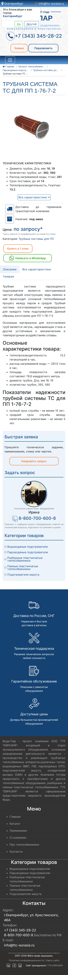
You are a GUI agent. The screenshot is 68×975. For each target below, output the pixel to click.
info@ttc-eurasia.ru (51, 3)
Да (19, 24)
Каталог (15, 823)
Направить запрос (34, 461)
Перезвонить (43, 48)
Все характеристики (33, 197)
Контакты (16, 851)
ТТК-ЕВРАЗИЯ (55, 965)
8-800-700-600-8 (37, 518)
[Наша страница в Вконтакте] (8, 965)
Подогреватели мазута (23, 574)
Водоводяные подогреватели (27, 546)
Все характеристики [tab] (36, 269)
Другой (32, 24)
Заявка (19, 48)
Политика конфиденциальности (26, 960)
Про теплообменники (24, 844)
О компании (18, 837)
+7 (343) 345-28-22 (20, 930)
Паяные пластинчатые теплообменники (23, 567)
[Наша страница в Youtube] (20, 965)
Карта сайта (52, 960)
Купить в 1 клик (18, 248)
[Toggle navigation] (10, 60)
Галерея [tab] (8, 276)
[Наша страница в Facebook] (14, 965)
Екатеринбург (13, 3)
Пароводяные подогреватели (27, 552)
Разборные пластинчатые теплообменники (25, 559)
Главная (15, 816)
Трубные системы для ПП (36, 239)
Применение (18, 830)
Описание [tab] (9, 269)
